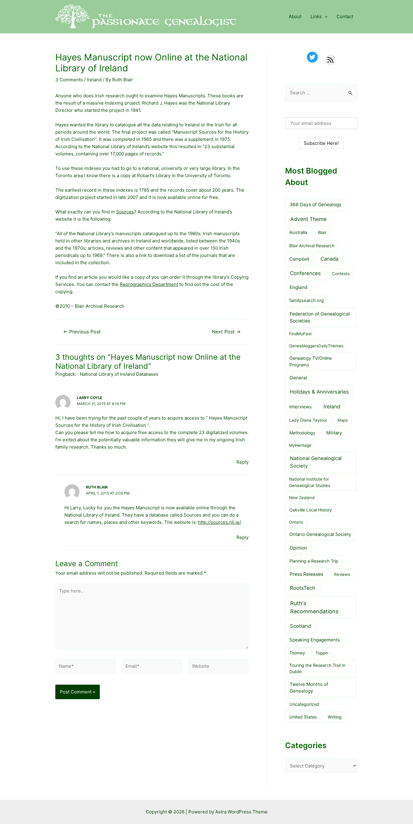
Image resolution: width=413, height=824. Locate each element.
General (298, 378)
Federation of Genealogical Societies (320, 317)
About (295, 16)
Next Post (226, 331)
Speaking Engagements (314, 640)
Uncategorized (304, 704)
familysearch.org (306, 300)
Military (334, 433)
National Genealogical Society (316, 462)
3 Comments (69, 80)
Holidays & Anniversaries (319, 392)
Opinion (298, 548)
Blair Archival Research (311, 245)
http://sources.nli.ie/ (219, 522)
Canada (329, 259)
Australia (298, 232)
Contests (341, 273)
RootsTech (302, 588)
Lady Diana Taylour (308, 420)
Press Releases (306, 574)
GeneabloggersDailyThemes (316, 345)
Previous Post (82, 331)
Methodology (302, 432)
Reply (242, 462)
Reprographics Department (149, 284)
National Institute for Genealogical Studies (309, 482)
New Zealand (301, 497)
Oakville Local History (310, 509)
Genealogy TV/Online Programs (310, 361)
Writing (335, 716)
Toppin (321, 652)
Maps (342, 420)
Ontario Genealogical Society (320, 534)
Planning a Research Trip (313, 560)
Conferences (305, 273)
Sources (125, 212)
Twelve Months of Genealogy (309, 687)
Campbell (299, 259)
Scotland (300, 626)
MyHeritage (300, 445)
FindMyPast (300, 333)
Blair (322, 232)
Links (316, 16)
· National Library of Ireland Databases (117, 374)
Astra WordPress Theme (241, 812)
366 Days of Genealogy (316, 204)
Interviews (300, 407)
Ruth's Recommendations (314, 607)
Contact (345, 16)
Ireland (94, 80)
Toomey (297, 652)
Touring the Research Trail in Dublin (317, 668)
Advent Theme (308, 219)
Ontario (296, 522)
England (298, 287)
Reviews (342, 574)
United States (303, 716)
